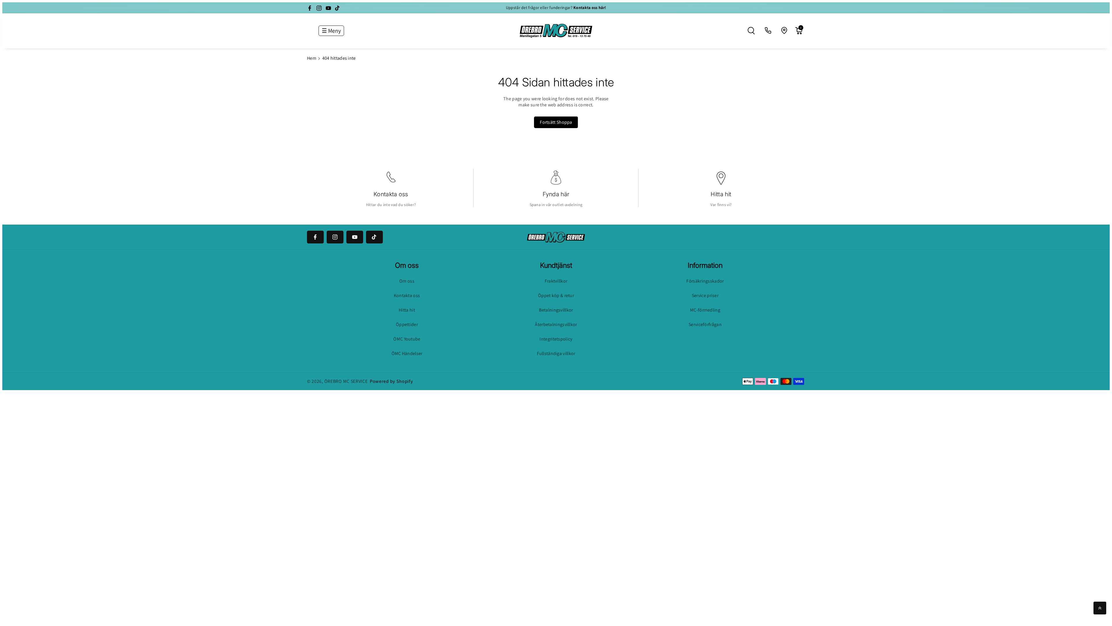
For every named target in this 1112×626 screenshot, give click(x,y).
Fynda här (556, 194)
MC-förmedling (705, 310)
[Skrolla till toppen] (1099, 608)
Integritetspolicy (555, 339)
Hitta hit (721, 194)
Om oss (406, 281)
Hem (311, 58)
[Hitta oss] (784, 30)
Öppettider (407, 324)
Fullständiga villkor (556, 353)
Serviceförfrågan (705, 324)
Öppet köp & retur (556, 295)
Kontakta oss (391, 194)
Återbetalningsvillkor (556, 324)
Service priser (705, 295)
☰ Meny (331, 30)
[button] (751, 30)
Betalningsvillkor (556, 310)
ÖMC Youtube (406, 339)
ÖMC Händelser (407, 353)
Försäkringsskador (705, 281)
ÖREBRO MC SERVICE (346, 381)
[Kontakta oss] (768, 30)
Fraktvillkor (556, 281)
